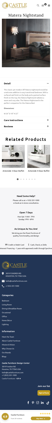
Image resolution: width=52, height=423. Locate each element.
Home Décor (7, 320)
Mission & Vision (8, 344)
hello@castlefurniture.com (16, 281)
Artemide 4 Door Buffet (38, 170)
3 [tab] (23, 179)
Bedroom (5, 300)
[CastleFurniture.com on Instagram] (37, 402)
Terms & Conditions (33, 415)
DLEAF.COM (18, 415)
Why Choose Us (8, 348)
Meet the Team (8, 337)
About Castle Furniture (11, 340)
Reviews (8, 126)
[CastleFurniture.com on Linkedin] (42, 402)
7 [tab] (34, 179)
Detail (7, 83)
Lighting (5, 324)
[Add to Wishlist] (21, 148)
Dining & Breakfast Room (12, 308)
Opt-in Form (44, 393)
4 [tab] (26, 179)
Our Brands (6, 352)
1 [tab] (18, 179)
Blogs (4, 356)
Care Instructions (13, 120)
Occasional (6, 312)
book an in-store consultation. (27, 203)
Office (4, 316)
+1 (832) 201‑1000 (9, 375)
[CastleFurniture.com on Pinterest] (33, 402)
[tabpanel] (13, 159)
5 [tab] (29, 179)
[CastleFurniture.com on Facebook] (28, 402)
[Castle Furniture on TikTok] (48, 402)
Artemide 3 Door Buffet (13, 170)
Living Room (7, 304)
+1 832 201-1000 (32, 200)
